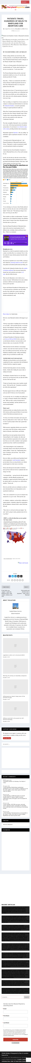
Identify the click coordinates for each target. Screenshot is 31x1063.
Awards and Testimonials (7, 885)
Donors (3, 891)
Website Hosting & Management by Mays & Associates (15, 1053)
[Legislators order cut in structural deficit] (15, 645)
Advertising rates (5, 895)
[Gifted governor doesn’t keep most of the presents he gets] (15, 686)
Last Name (6, 1022)
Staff (3, 881)
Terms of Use (5, 1055)
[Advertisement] (15, 758)
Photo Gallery (6, 314)
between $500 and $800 (10, 339)
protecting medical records (17, 262)
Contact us (4, 902)
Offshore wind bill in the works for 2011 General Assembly (13, 719)
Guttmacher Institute (9, 105)
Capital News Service (10, 29)
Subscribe (15, 1039)
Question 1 (15, 132)
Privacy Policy (5, 898)
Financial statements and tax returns (10, 888)
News (26, 29)
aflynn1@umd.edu (15, 613)
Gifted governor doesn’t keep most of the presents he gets (14, 697)
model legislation (16, 460)
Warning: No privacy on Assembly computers (15, 675)
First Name (6, 1015)
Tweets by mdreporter (8, 824)
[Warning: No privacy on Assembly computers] (15, 666)
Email (4, 1008)
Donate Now (7, 738)
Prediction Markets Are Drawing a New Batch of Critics (14, 782)
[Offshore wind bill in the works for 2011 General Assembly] (15, 708)
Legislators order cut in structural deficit (14, 655)
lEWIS (4, 780)
